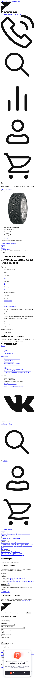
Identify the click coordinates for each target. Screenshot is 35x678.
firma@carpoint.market (10, 384)
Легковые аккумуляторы (8, 543)
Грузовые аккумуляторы (22, 543)
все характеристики (6, 237)
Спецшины (4, 535)
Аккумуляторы (8, 353)
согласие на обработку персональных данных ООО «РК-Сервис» (15, 579)
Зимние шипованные (10, 306)
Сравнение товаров (18, 555)
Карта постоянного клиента (12, 365)
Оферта (6, 368)
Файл (2, 642)
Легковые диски (5, 538)
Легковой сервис (5, 552)
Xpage (10, 424)
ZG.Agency (4, 424)
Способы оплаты (9, 362)
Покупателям (4, 356)
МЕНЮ (5, 461)
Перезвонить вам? (15, 1)
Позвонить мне (5, 584)
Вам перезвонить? (18, 386)
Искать (28, 612)
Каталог (3, 346)
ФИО (2, 629)
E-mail (2, 632)
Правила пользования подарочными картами (17, 372)
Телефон (3, 576)
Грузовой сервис (15, 552)
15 (4, 289)
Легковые (3, 534)
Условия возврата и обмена (12, 359)
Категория (4, 623)
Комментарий (5, 637)
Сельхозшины (25, 534)
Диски (6, 350)
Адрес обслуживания (7, 626)
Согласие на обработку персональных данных (17, 371)
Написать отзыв (17, 14)
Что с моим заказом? (7, 14)
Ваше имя (3, 573)
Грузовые (18, 534)
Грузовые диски (15, 538)
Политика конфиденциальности (13, 369)
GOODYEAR (8, 301)
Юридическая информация (12, 363)
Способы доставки (9, 360)
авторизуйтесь (26, 600)
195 (5, 278)
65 (4, 284)
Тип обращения (5, 620)
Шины (6, 348)
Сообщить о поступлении (8, 243)
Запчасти (6, 351)
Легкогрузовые (11, 534)
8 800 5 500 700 (5, 1)
